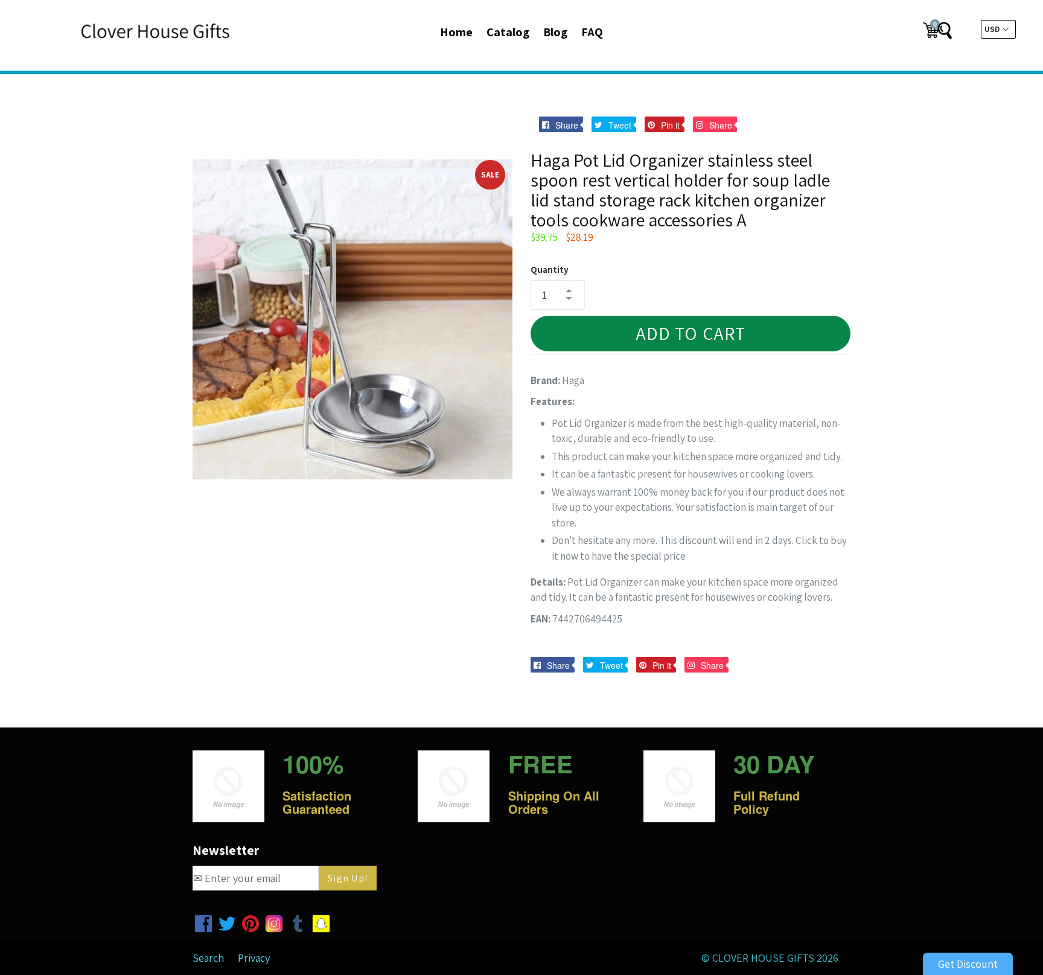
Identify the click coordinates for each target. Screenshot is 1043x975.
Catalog (507, 32)
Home (456, 32)
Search (208, 958)
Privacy (254, 958)
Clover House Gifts (763, 958)
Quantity (550, 269)
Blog (555, 32)
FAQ (592, 32)
